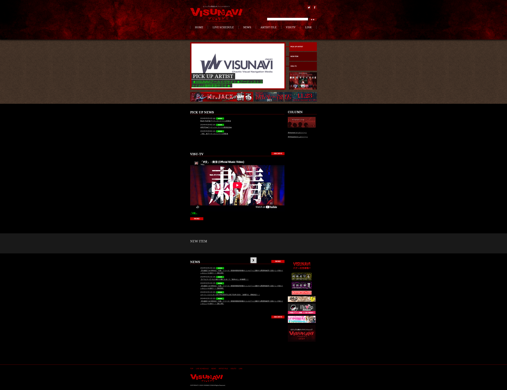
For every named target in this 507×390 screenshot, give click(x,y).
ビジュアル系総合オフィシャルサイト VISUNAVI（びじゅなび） (216, 15)
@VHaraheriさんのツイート (298, 137)
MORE (197, 219)
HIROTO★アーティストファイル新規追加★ (216, 127)
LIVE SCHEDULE (223, 27)
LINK (308, 27)
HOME (199, 27)
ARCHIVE (278, 154)
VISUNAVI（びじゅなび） (206, 378)
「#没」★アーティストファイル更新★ (214, 134)
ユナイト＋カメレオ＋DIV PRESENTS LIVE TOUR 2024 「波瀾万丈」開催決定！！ (230, 295)
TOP (191, 369)
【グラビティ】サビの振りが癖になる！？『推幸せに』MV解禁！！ (224, 279)
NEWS (247, 27)
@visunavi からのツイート (297, 133)
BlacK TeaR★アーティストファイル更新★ (215, 121)
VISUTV (291, 27)
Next (253, 260)
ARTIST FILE (268, 27)
